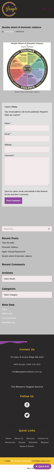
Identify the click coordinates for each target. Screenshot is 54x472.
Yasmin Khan (9, 32)
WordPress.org (8, 322)
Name (8, 123)
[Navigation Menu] (44, 9)
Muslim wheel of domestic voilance (17, 256)
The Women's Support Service (27, 387)
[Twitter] (27, 415)
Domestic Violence (10, 247)
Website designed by (16, 468)
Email (8, 134)
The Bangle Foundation (21, 461)
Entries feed (7, 313)
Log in (4, 309)
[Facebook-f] (27, 404)
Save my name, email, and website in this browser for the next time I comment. (26, 193)
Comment (9, 155)
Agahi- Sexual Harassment (13, 251)
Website (8, 145)
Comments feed (9, 318)
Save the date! (8, 243)
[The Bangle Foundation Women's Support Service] (10, 9)
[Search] (50, 9)
